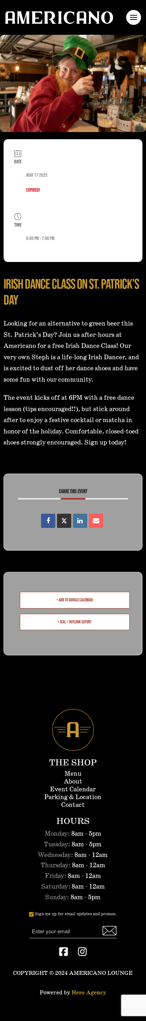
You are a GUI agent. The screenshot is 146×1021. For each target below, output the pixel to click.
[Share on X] (64, 521)
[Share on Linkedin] (80, 521)
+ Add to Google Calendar (74, 599)
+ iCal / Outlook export (74, 621)
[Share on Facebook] (48, 521)
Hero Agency (89, 993)
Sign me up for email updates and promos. (76, 914)
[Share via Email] (96, 521)
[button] (133, 17)
